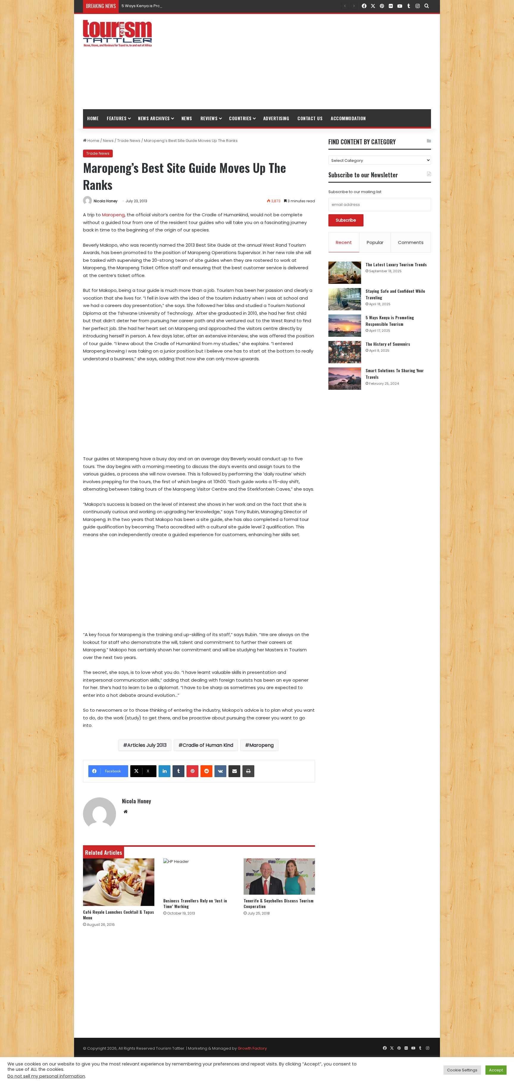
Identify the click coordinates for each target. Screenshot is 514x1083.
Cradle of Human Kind (208, 745)
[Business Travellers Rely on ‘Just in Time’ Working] (199, 876)
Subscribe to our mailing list (354, 192)
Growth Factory (252, 1048)
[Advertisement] (316, 61)
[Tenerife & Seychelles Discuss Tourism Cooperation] (279, 876)
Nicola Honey (105, 201)
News (186, 118)
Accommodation (348, 118)
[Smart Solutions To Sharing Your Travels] (344, 378)
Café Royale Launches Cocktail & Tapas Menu (118, 915)
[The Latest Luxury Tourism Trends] (344, 273)
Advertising (276, 118)
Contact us (309, 118)
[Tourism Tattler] (117, 33)
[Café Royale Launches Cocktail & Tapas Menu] (118, 882)
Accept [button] (496, 1070)
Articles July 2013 (147, 745)
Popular (375, 242)
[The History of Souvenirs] (344, 352)
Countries (240, 118)
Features (116, 118)
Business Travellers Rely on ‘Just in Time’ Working (195, 903)
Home (92, 118)
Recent (344, 242)
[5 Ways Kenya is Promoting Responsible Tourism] (344, 325)
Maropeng (113, 215)
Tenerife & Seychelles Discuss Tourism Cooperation (279, 903)
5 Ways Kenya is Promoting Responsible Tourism (168, 6)
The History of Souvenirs (388, 344)
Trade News (128, 140)
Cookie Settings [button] (462, 1070)
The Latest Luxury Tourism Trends (396, 264)
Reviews (209, 118)
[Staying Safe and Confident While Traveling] (344, 299)
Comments (411, 242)
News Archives (154, 118)
